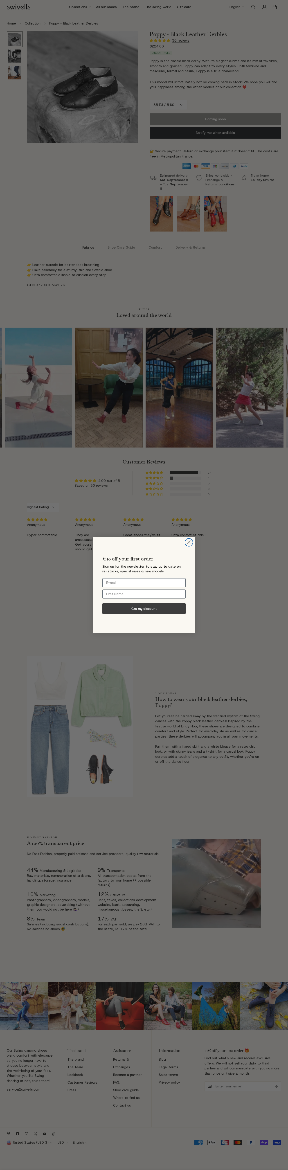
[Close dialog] (189, 542)
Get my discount (144, 608)
